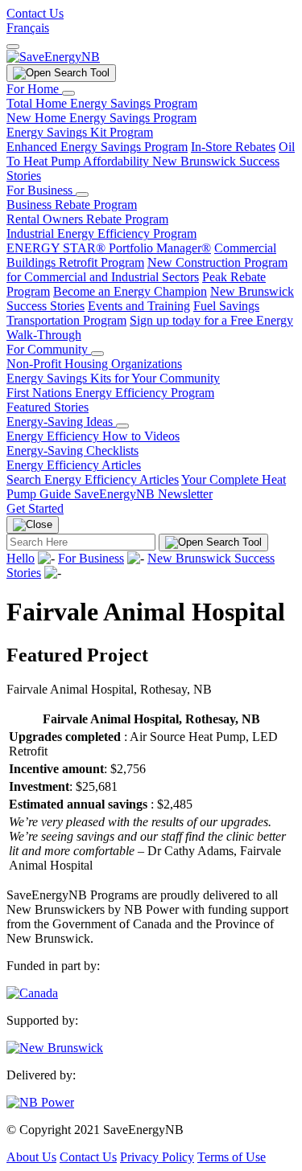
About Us (31, 1157)
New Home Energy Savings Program (101, 118)
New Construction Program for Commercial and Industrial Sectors (147, 270)
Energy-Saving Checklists (72, 450)
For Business (41, 190)
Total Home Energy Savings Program (101, 103)
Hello (20, 558)
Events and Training (139, 306)
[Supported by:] (54, 1047)
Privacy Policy (157, 1157)
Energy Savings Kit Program (79, 132)
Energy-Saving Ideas (61, 421)
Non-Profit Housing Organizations (94, 364)
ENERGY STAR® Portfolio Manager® (108, 248)
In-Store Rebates (233, 147)
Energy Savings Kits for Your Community (113, 378)
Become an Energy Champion (130, 291)
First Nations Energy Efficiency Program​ (110, 392)
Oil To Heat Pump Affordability (150, 154)
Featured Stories (47, 407)
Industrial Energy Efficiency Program (101, 233)
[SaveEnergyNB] (53, 56)
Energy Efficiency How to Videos (93, 436)
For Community (48, 349)
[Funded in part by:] (32, 993)
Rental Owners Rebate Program (87, 219)
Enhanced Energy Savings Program (97, 147)
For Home (34, 89)
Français (27, 28)
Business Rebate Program (71, 204)
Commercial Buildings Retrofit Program (141, 255)
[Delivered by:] (40, 1102)
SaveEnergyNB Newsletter (143, 494)
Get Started (35, 508)
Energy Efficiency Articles (73, 465)
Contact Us (35, 13)
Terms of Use (231, 1157)
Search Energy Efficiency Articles (92, 479)
